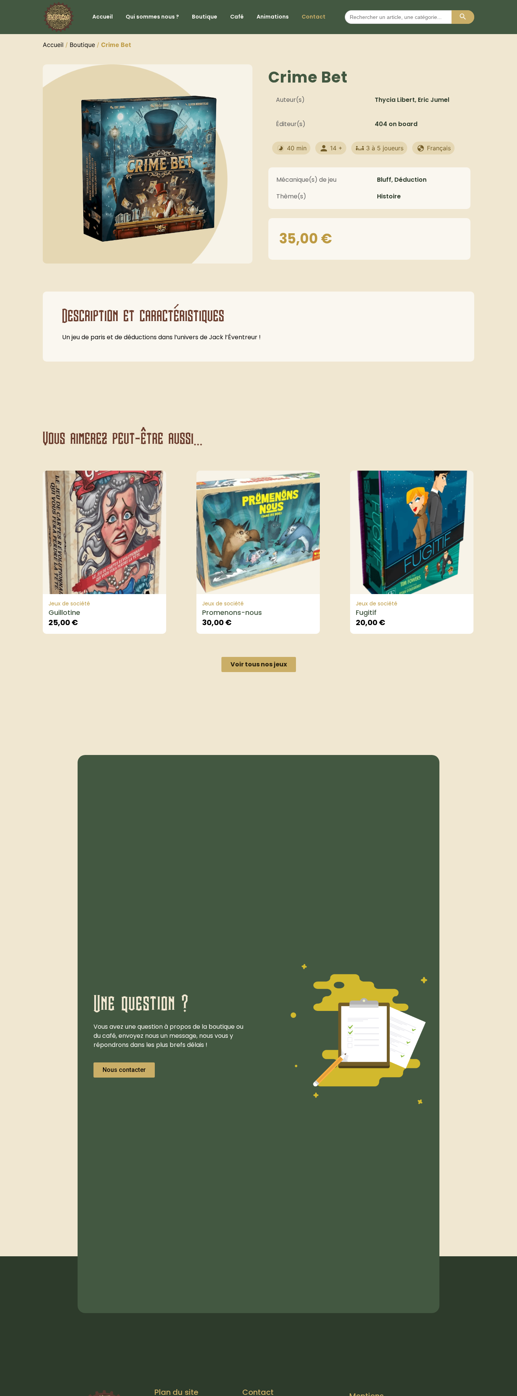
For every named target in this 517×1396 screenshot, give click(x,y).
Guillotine (64, 612)
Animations (273, 16)
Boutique (204, 16)
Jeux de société (69, 603)
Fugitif (366, 612)
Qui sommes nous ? (152, 16)
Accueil (102, 16)
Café (237, 16)
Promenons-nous (232, 612)
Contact (313, 16)
